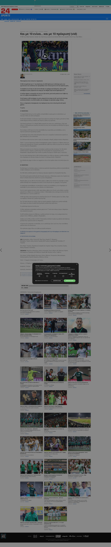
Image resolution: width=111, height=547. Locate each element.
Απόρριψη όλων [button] (57, 280)
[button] (42, 280)
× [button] (76, 264)
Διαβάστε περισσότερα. (54, 270)
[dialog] (55, 273)
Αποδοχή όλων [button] (69, 280)
